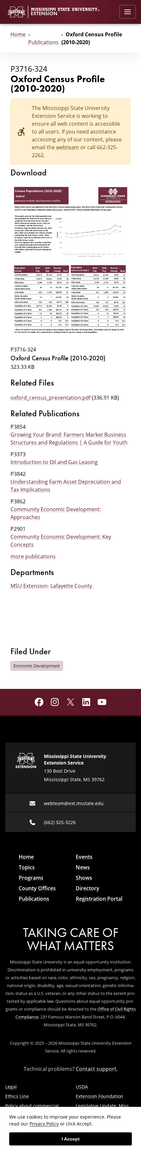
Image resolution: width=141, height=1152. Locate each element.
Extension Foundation (99, 1096)
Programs (31, 877)
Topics (27, 867)
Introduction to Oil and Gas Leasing (54, 462)
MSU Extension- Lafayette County (51, 585)
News (83, 867)
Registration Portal (99, 898)
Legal (11, 1087)
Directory (87, 888)
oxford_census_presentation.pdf (50, 397)
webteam (67, 147)
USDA (82, 1087)
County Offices (37, 888)
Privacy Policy (44, 1124)
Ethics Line (17, 1096)
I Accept (71, 1139)
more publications (33, 556)
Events (84, 856)
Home (18, 34)
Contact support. (97, 1068)
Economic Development (36, 665)
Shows (84, 877)
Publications (43, 42)
